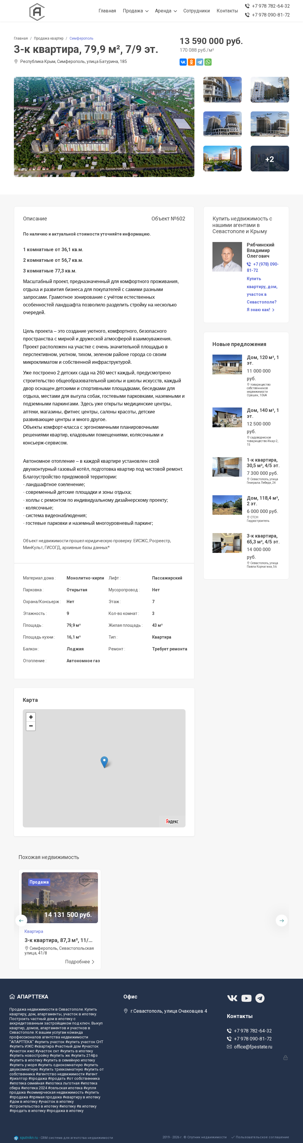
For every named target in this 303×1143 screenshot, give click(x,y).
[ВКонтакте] (183, 62)
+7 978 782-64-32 (253, 1031)
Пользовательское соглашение (262, 1137)
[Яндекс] (172, 821)
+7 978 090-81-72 (253, 1039)
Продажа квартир (48, 38)
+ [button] (31, 717)
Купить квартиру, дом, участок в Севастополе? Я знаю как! (262, 294)
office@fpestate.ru (253, 1047)
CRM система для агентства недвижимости (77, 1138)
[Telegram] (199, 62)
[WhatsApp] (208, 62)
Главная (21, 38)
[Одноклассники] (191, 62)
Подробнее (77, 962)
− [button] (31, 726)
